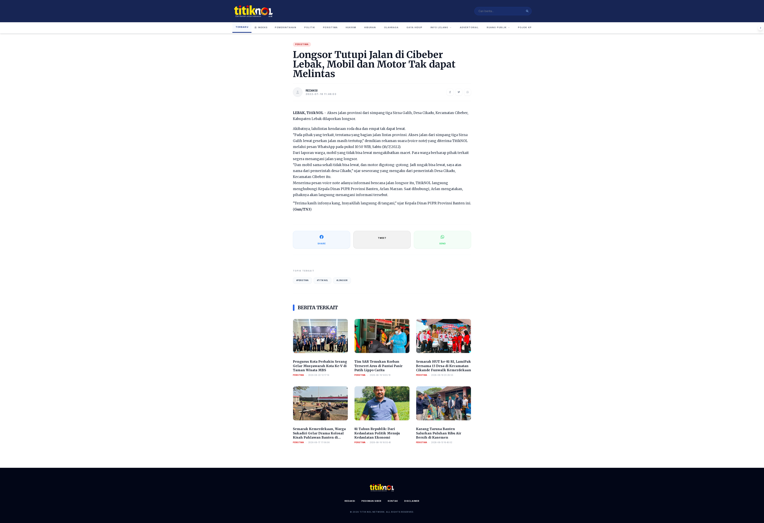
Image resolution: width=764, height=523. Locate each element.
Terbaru (242, 27)
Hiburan (370, 27)
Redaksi (350, 501)
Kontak (393, 501)
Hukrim (351, 27)
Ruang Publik (497, 27)
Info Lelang (439, 27)
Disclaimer (411, 501)
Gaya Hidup (414, 27)
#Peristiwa (302, 280)
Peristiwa (330, 27)
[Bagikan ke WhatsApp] (467, 92)
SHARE (322, 243)
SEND (442, 243)
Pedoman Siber (371, 501)
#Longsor (342, 280)
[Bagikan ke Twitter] (458, 92)
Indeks (263, 27)
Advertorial (469, 27)
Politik (309, 27)
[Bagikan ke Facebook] (450, 92)
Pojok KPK (525, 27)
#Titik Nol (322, 280)
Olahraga (391, 27)
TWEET (382, 238)
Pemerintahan (285, 27)
